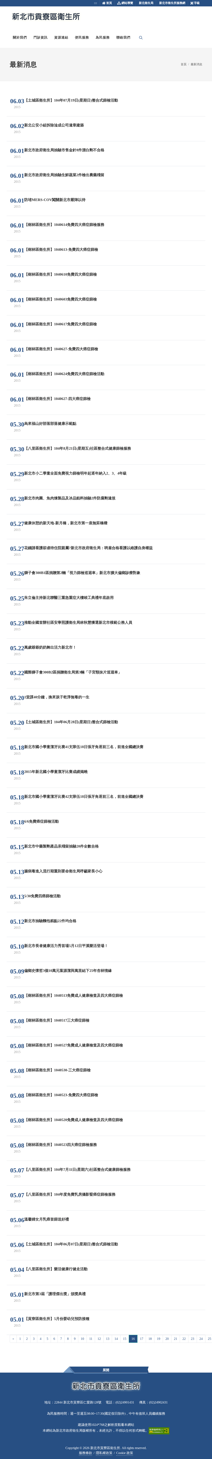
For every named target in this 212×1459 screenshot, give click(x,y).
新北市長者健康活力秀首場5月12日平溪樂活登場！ (66, 946)
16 (133, 1338)
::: (95, 3)
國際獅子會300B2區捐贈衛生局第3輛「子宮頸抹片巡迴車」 (73, 672)
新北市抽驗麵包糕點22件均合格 (50, 921)
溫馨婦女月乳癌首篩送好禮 (46, 1219)
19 (158, 1338)
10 (82, 1338)
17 (141, 1338)
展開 (106, 1370)
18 (150, 1338)
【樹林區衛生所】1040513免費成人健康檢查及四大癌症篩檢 (73, 995)
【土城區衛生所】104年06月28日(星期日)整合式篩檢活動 (71, 722)
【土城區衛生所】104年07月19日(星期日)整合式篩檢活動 (71, 100)
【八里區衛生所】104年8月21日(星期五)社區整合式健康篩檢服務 (77, 448)
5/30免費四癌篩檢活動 (42, 896)
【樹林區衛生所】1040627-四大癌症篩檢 (57, 399)
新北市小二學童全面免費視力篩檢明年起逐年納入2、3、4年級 (75, 473)
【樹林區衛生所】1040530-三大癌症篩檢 (57, 1070)
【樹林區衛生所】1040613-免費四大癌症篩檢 (61, 249)
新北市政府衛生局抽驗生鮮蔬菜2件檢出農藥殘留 (64, 175)
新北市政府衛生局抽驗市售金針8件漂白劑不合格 (64, 150)
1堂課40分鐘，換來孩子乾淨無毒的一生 (56, 697)
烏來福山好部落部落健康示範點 (50, 423)
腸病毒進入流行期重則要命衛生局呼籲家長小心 (63, 871)
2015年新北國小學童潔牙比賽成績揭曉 (56, 772)
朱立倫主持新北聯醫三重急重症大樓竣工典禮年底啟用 (69, 598)
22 (184, 1338)
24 (201, 1338)
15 (124, 1338)
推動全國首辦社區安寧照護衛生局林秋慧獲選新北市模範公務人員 (78, 622)
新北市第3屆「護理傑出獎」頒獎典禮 (55, 1294)
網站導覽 (127, 3)
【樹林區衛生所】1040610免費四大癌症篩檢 (60, 274)
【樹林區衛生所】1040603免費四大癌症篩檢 (60, 299)
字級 (197, 3)
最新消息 (196, 64)
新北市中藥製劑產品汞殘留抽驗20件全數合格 (61, 846)
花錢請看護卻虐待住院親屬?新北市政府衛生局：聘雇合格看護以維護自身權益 (88, 548)
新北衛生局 (146, 3)
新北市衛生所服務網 (172, 3)
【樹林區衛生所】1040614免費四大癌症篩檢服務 (64, 225)
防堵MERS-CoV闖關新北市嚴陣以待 (55, 200)
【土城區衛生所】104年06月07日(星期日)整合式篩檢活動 (71, 1244)
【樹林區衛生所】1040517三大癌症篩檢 (56, 1020)
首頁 (109, 3)
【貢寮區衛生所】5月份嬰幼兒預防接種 (56, 1319)
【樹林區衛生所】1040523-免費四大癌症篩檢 (61, 1095)
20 (167, 1338)
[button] (20, 37)
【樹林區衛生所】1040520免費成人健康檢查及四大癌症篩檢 (73, 1120)
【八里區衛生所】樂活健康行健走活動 (56, 1269)
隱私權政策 (104, 1453)
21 (175, 1338)
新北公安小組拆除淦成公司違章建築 (54, 125)
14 (116, 1338)
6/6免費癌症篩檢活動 (41, 821)
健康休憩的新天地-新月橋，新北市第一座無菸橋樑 (65, 523)
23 (192, 1338)
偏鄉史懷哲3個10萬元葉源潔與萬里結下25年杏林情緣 (68, 971)
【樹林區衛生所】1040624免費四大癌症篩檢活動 (64, 374)
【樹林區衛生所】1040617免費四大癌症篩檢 (60, 324)
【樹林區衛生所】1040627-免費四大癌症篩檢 (61, 349)
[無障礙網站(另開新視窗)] (159, 1430)
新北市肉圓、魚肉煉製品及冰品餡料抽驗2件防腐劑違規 (70, 498)
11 (90, 1338)
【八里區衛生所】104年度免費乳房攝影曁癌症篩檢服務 (70, 1194)
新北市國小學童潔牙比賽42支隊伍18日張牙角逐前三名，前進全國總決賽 (83, 796)
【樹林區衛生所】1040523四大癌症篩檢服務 (60, 1145)
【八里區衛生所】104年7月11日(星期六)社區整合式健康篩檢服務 (77, 1169)
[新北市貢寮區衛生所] (46, 16)
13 (107, 1338)
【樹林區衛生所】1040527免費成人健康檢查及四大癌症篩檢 (73, 1045)
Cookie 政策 (124, 1453)
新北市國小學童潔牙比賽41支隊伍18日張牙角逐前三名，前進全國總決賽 (83, 747)
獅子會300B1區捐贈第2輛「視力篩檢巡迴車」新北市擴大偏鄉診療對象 (82, 573)
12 (99, 1338)
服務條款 (85, 1453)
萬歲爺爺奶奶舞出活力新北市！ (50, 647)
